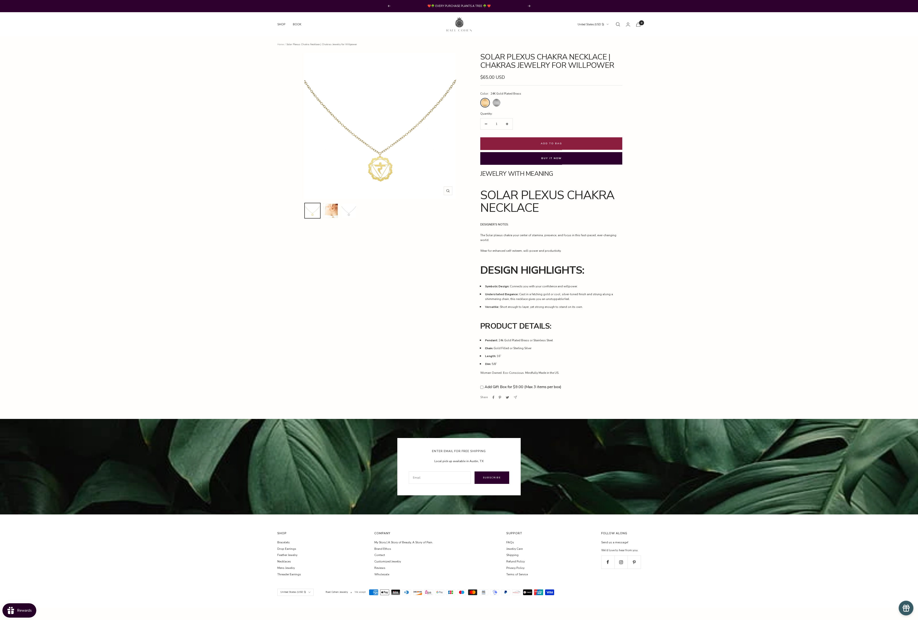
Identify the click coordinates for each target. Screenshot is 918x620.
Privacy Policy (515, 568)
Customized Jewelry (387, 561)
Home (280, 44)
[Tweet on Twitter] (507, 397)
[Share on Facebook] (493, 397)
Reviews (379, 568)
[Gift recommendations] (906, 608)
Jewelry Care (514, 549)
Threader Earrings (289, 574)
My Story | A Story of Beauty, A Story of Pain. (403, 542)
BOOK (297, 24)
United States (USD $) (591, 24)
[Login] (628, 24)
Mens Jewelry (286, 568)
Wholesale (381, 574)
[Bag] (638, 24)
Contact (379, 555)
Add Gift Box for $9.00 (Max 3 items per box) (523, 387)
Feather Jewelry (287, 555)
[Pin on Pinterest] (500, 397)
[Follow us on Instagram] (621, 562)
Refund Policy (515, 561)
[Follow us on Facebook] (607, 562)
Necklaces (284, 561)
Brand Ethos (382, 549)
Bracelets (283, 542)
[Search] (618, 24)
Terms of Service (517, 574)
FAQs (510, 542)
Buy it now (551, 158)
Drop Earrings (286, 549)
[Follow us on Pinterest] (634, 562)
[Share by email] (515, 397)
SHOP (281, 24)
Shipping (512, 555)
